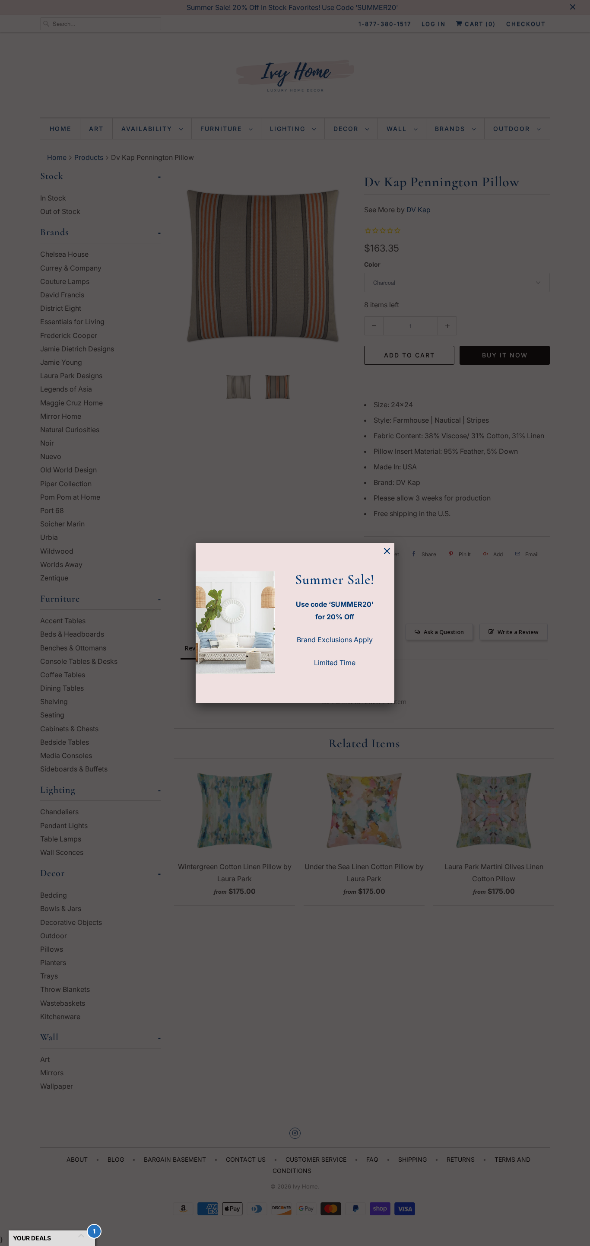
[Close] (387, 551)
